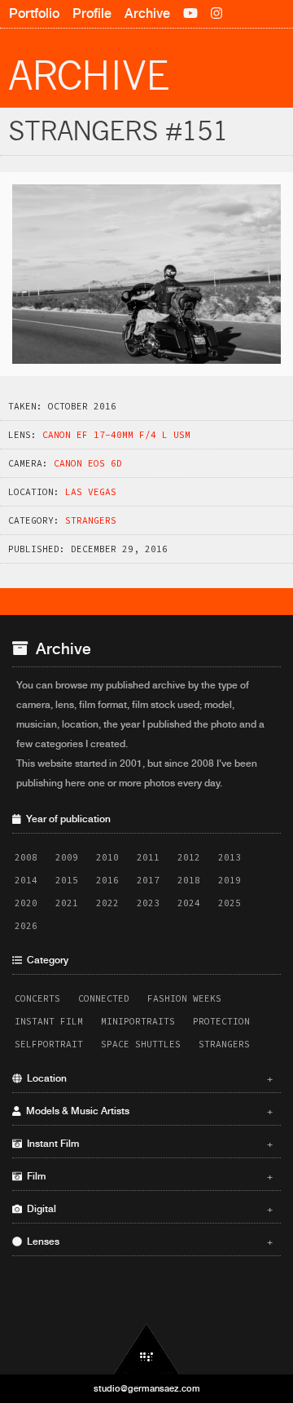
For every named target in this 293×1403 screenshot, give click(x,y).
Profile (92, 13)
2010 (107, 857)
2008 (26, 857)
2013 (229, 857)
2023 (148, 903)
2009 (66, 857)
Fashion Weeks (184, 998)
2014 (26, 880)
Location (147, 1078)
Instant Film (49, 1021)
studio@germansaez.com (147, 1388)
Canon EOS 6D (88, 463)
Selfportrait (49, 1044)
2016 (107, 880)
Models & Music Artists (147, 1111)
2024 (188, 903)
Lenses (147, 1241)
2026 (26, 926)
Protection (221, 1021)
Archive (147, 13)
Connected (103, 998)
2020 (26, 903)
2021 (66, 903)
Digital (147, 1209)
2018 (188, 880)
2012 (188, 857)
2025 (229, 903)
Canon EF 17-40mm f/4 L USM (116, 434)
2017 (148, 880)
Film (147, 1176)
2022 (107, 903)
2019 (229, 880)
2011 (148, 857)
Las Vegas (90, 492)
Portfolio (34, 13)
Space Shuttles (141, 1044)
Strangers (90, 520)
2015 (66, 880)
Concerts (37, 998)
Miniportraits (138, 1021)
